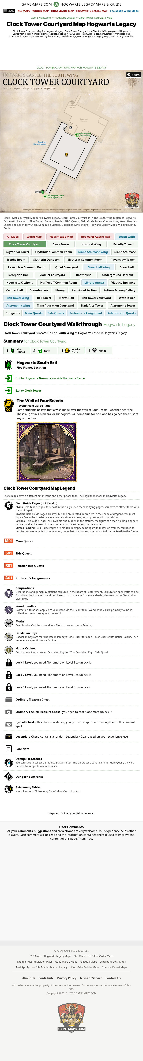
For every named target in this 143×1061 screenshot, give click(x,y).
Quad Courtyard (66, 267)
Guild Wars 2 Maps (66, 961)
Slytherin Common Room (85, 260)
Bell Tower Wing (18, 298)
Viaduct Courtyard (52, 275)
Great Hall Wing (99, 267)
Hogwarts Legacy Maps (57, 956)
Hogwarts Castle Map (96, 237)
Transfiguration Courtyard (55, 305)
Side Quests (56, 313)
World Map (34, 237)
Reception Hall (18, 275)
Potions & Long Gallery (119, 290)
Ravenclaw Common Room (26, 267)
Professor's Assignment (85, 313)
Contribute (46, 978)
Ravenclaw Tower (123, 260)
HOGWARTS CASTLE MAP (91, 11)
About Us (28, 978)
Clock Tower (61, 244)
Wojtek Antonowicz (84, 813)
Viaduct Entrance (123, 282)
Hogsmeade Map (61, 237)
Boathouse (83, 275)
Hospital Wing (91, 244)
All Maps (13, 237)
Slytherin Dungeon (46, 260)
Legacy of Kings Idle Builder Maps (79, 967)
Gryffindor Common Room (53, 252)
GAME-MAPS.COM (36, 4)
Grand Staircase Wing (93, 252)
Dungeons (12, 313)
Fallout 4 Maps (88, 961)
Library (60, 290)
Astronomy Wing (18, 305)
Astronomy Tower (123, 305)
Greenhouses (39, 290)
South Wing (127, 237)
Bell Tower (44, 298)
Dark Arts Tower (92, 305)
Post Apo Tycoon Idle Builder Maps (36, 967)
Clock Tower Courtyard (24, 244)
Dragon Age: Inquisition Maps (34, 961)
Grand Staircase (125, 252)
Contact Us (113, 978)
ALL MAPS (24, 11)
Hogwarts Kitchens (19, 282)
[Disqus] (71, 884)
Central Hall (14, 290)
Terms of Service (91, 978)
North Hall (66, 298)
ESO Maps (36, 956)
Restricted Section (84, 290)
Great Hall (127, 267)
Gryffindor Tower (17, 252)
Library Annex (94, 282)
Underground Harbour (117, 275)
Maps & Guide (91, 4)
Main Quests (34, 313)
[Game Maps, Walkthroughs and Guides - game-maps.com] (71, 1017)
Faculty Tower (123, 244)
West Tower (127, 298)
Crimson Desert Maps (114, 967)
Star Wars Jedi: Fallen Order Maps (93, 956)
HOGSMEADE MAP (62, 11)
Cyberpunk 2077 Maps (113, 961)
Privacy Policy (66, 978)
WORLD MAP (40, 11)
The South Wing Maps (124, 11)
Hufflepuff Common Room (58, 282)
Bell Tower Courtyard (96, 298)
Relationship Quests (121, 313)
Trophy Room (16, 260)
